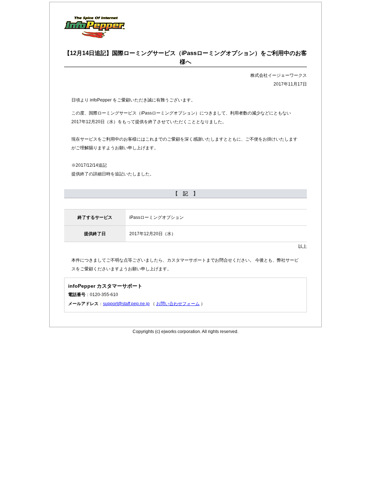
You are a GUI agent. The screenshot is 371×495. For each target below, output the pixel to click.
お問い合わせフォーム (178, 303)
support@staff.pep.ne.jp (126, 303)
